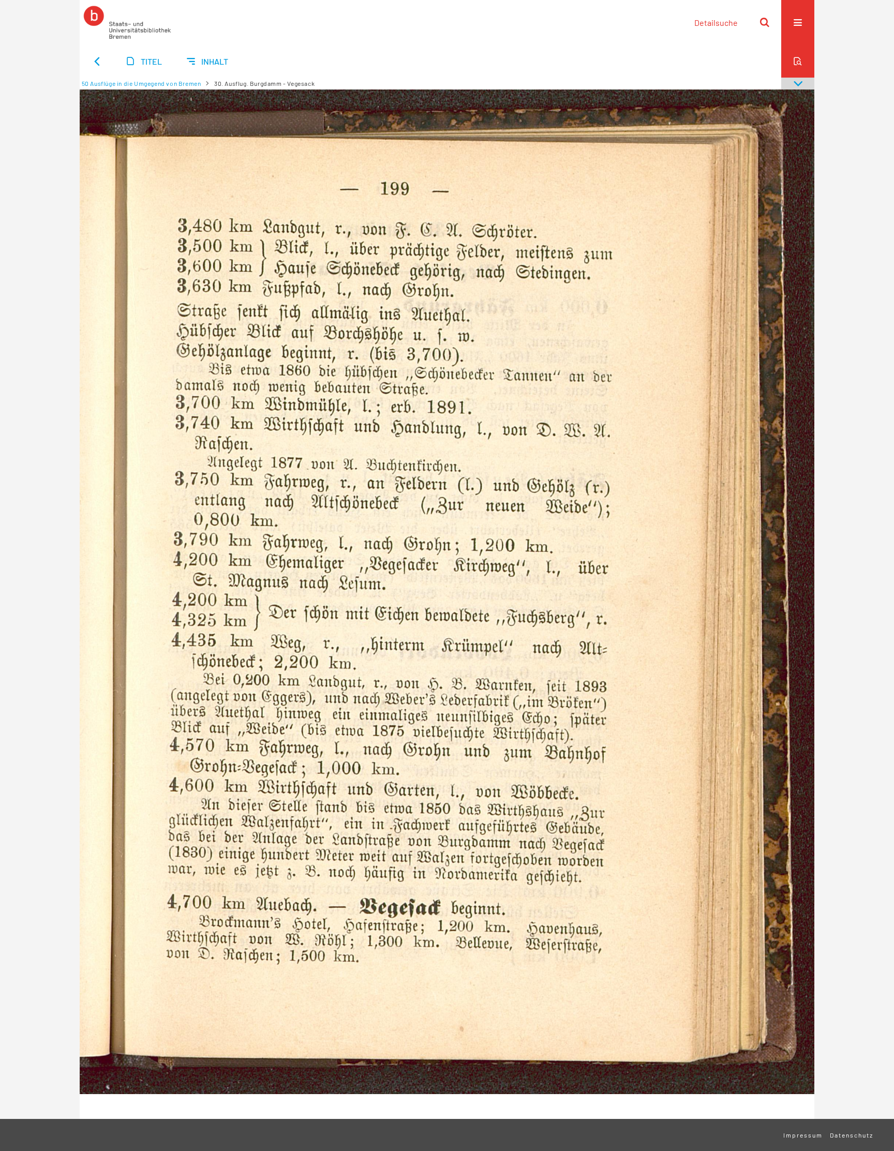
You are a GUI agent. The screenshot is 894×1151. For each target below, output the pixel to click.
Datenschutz (851, 1135)
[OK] (764, 22)
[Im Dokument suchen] (797, 61)
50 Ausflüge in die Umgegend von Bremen (141, 83)
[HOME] (127, 22)
